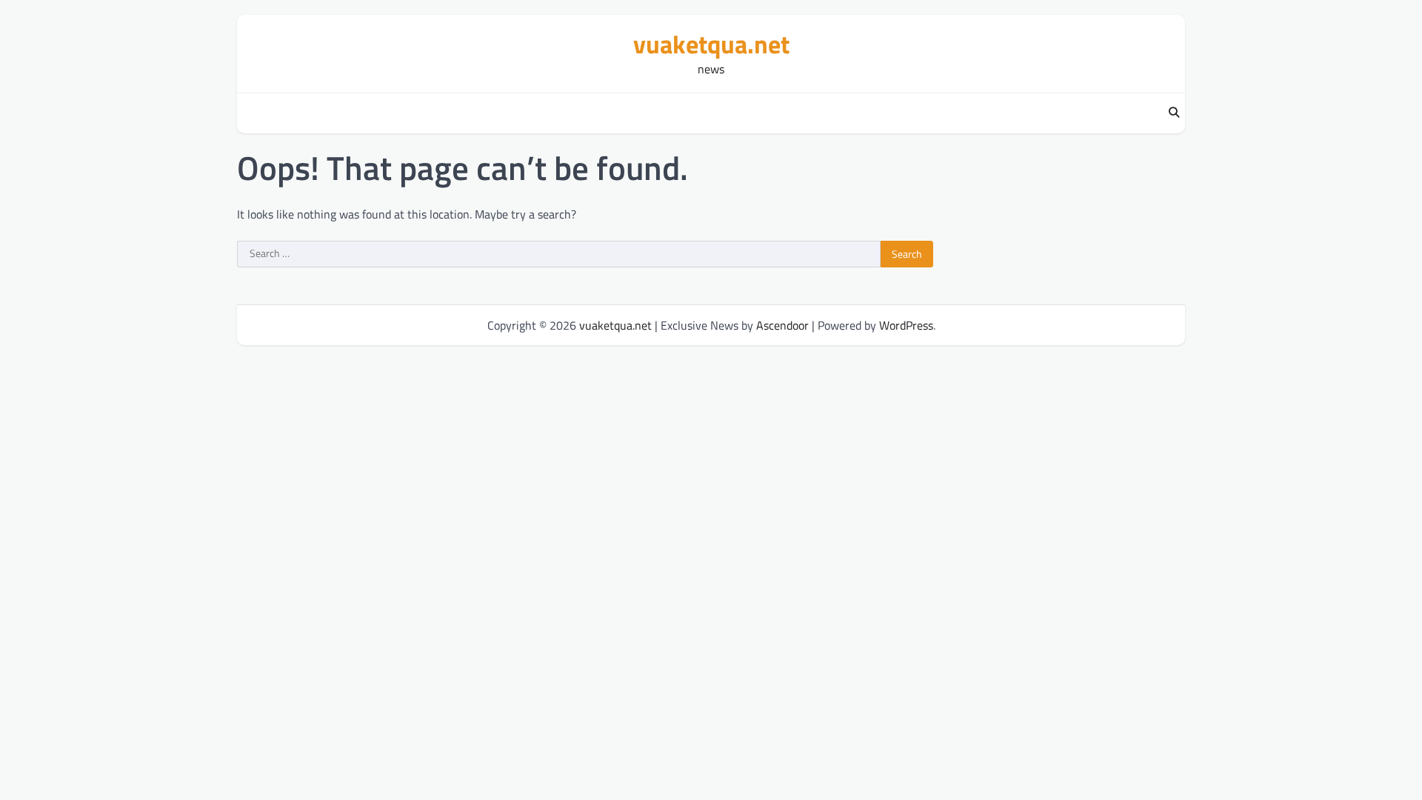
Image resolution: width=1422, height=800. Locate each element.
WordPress (906, 325)
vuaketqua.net (711, 44)
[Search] (1174, 113)
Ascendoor (782, 325)
